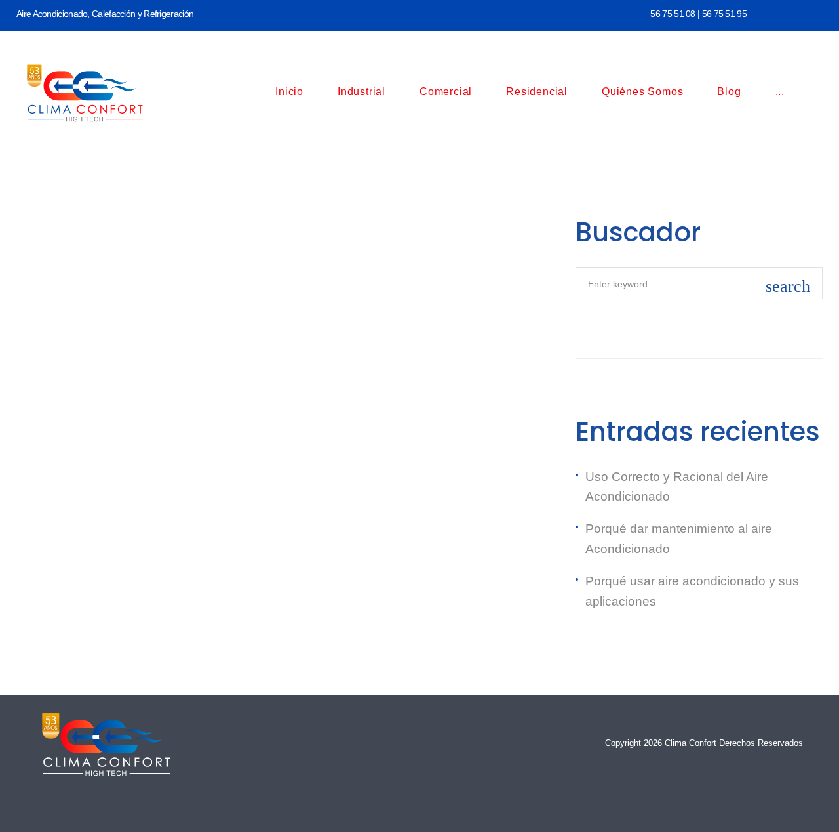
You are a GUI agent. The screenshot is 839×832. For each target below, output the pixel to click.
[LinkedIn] (819, 12)
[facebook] (770, 12)
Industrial (361, 91)
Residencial (537, 91)
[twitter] (794, 12)
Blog (729, 91)
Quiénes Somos (642, 91)
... (780, 91)
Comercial (446, 91)
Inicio (289, 91)
